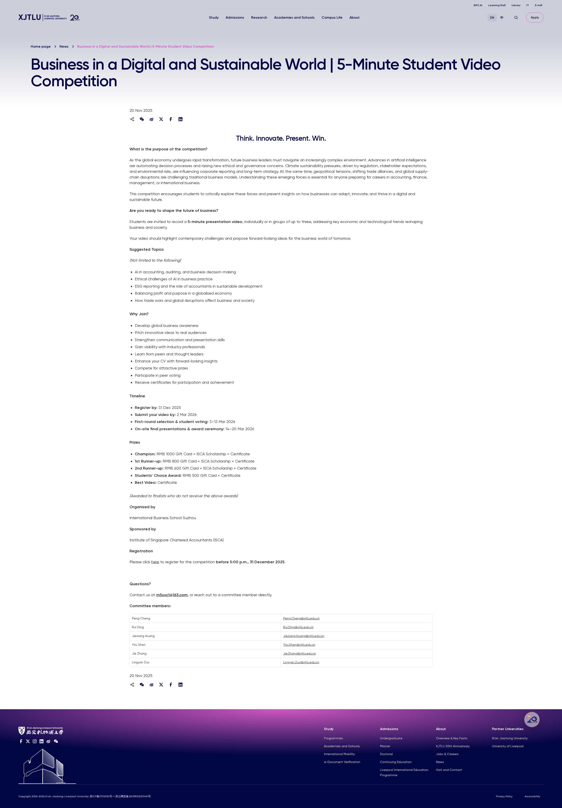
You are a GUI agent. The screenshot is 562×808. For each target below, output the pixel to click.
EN (492, 18)
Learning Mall (497, 5)
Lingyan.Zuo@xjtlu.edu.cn (301, 662)
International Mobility (339, 754)
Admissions (235, 17)
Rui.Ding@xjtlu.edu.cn (298, 627)
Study (214, 17)
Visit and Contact (449, 770)
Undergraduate (391, 738)
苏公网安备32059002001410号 (133, 796)
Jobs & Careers (447, 754)
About (354, 17)
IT (527, 5)
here (155, 562)
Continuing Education (396, 762)
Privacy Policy (504, 796)
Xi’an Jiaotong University (510, 738)
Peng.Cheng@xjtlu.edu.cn (301, 618)
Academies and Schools (294, 17)
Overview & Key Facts (451, 738)
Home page (41, 46)
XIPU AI (478, 5)
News (63, 46)
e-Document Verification (342, 762)
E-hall (538, 5)
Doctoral (386, 754)
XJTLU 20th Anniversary (453, 746)
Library (516, 5)
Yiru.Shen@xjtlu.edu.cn (299, 644)
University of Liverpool (508, 746)
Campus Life (332, 17)
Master (385, 746)
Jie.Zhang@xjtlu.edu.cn (299, 653)
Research (259, 17)
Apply (535, 17)
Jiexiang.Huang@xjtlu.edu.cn (303, 636)
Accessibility (532, 796)
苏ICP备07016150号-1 (102, 796)
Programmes (333, 738)
